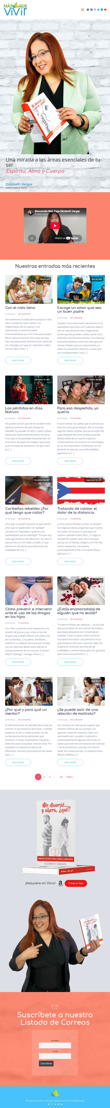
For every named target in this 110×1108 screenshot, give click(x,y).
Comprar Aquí (75, 883)
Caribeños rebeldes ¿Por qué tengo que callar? (27, 510)
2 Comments (23, 623)
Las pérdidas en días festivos (23, 410)
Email (55, 1051)
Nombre (55, 1040)
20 (61, 776)
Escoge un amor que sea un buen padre (79, 310)
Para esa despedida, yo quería (77, 410)
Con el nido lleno (20, 308)
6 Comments (75, 518)
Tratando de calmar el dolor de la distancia (77, 510)
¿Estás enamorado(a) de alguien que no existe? (78, 611)
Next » (69, 776)
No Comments (24, 314)
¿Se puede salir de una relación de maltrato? (77, 711)
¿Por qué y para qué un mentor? (26, 711)
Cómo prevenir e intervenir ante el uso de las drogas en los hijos (28, 613)
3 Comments (75, 418)
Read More (18, 360)
